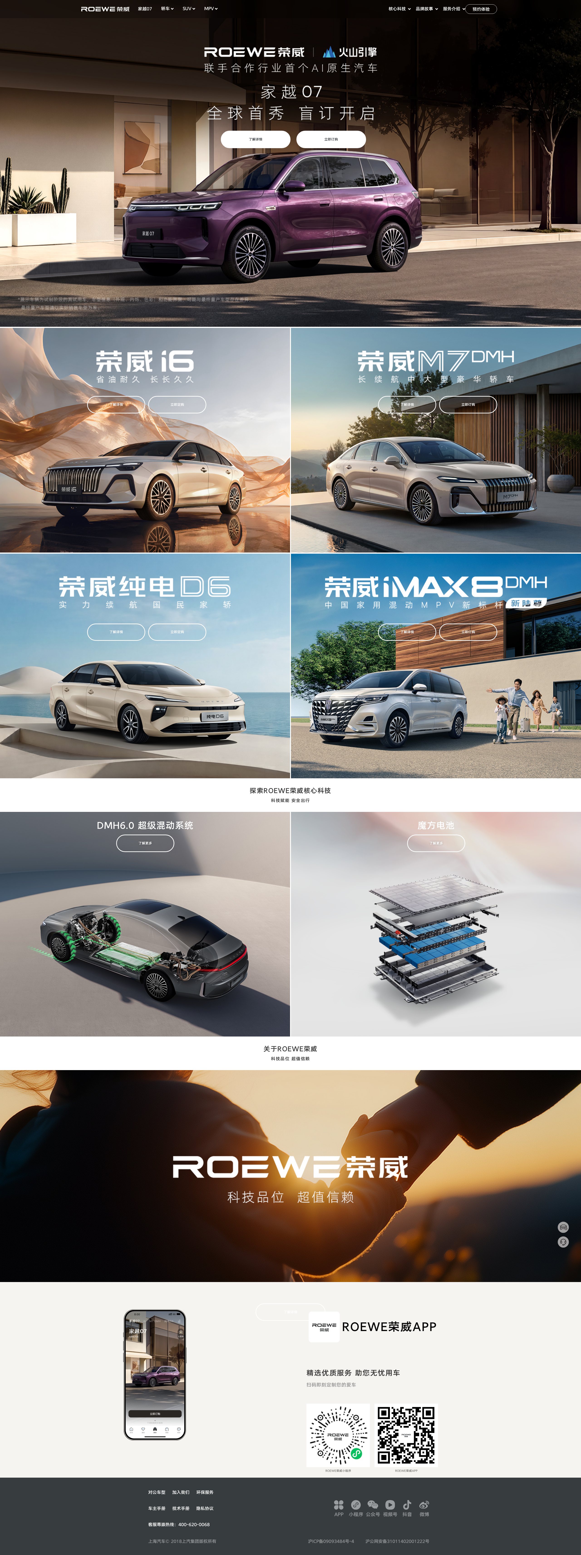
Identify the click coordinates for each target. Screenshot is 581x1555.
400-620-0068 (194, 1524)
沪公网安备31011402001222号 (397, 1541)
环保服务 (205, 1492)
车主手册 (156, 1508)
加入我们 (181, 1492)
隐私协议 (205, 1508)
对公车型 (156, 1492)
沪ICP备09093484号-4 (331, 1541)
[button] (145, 9)
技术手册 (181, 1508)
